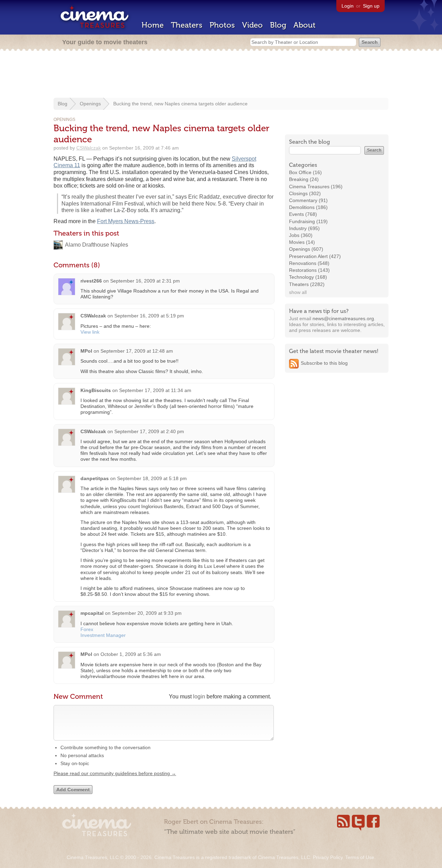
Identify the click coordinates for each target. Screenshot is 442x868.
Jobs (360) (301, 235)
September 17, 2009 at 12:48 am (136, 351)
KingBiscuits (95, 390)
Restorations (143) (309, 270)
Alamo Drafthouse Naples (96, 245)
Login (348, 6)
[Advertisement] (221, 74)
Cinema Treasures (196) (316, 186)
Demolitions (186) (308, 207)
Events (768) (303, 214)
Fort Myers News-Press (125, 221)
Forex (86, 629)
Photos (222, 25)
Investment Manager (103, 635)
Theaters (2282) (307, 284)
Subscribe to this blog (324, 363)
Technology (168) (308, 277)
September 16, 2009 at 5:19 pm (149, 315)
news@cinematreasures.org (343, 318)
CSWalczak (88, 148)
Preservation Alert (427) (315, 256)
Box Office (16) (305, 172)
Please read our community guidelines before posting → (115, 773)
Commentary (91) (308, 200)
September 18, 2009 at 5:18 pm (152, 478)
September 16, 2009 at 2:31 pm (145, 281)
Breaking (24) (304, 179)
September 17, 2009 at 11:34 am (155, 390)
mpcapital (92, 613)
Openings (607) (306, 249)
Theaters (186, 25)
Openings (90, 103)
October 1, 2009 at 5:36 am (130, 654)
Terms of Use (359, 857)
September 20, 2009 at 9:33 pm (147, 613)
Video (252, 25)
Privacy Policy (328, 857)
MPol (86, 351)
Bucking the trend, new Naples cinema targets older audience (180, 103)
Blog (278, 25)
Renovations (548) (309, 263)
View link (89, 332)
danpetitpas (94, 478)
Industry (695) (304, 228)
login (199, 696)
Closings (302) (305, 193)
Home (153, 25)
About (305, 25)
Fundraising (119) (308, 221)
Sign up (371, 6)
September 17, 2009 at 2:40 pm (149, 431)
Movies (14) (302, 242)
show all (298, 292)
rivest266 (91, 281)
